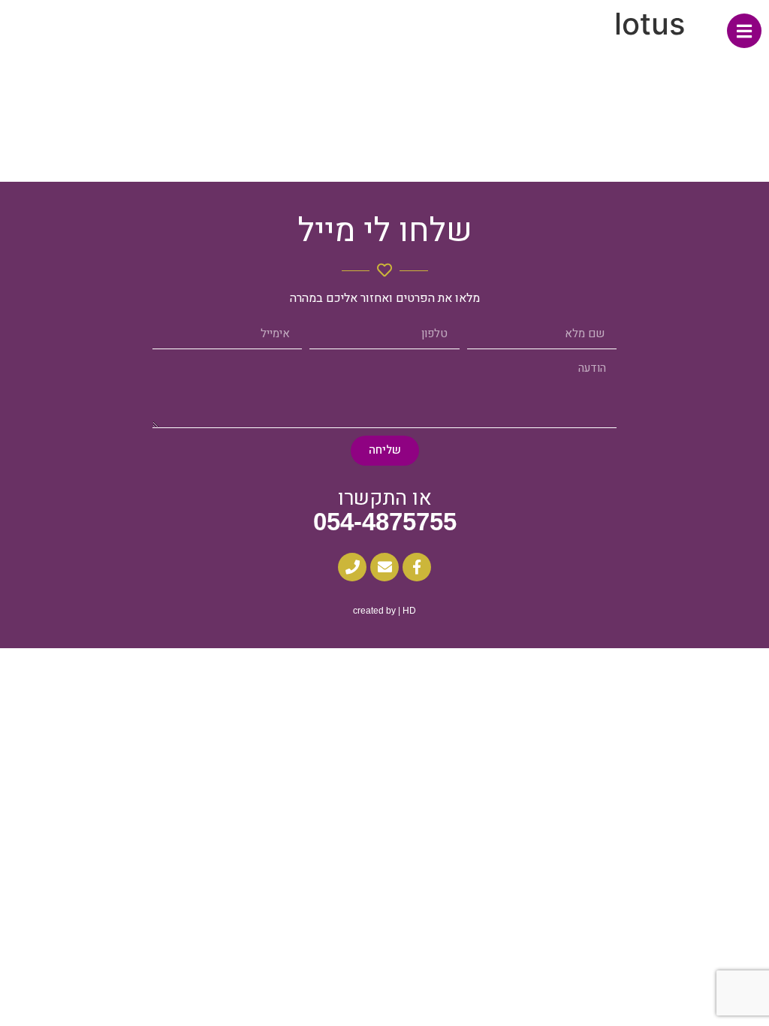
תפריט (709, 33)
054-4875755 (385, 522)
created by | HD (384, 610)
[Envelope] (384, 567)
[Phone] (352, 567)
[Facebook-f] (417, 567)
